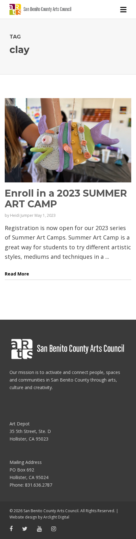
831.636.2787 (38, 485)
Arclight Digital (56, 517)
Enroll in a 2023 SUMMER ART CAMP (66, 198)
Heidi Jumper (22, 215)
